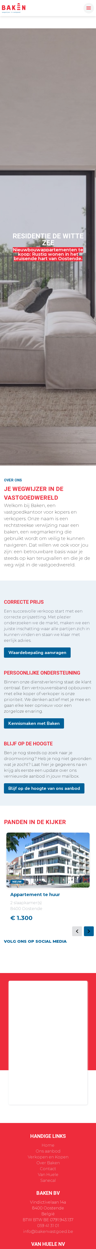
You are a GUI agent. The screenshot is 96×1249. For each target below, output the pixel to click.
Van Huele (48, 1174)
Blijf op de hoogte (28, 743)
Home (48, 1145)
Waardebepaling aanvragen (37, 653)
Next (89, 931)
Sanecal (48, 1180)
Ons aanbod (48, 1151)
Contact (48, 1168)
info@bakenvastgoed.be (48, 1231)
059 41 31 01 (48, 1225)
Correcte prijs (24, 602)
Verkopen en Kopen (48, 1157)
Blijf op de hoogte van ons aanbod (44, 788)
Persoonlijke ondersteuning (42, 673)
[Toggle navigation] (88, 8)
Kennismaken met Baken (34, 723)
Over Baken (48, 1163)
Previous (77, 931)
